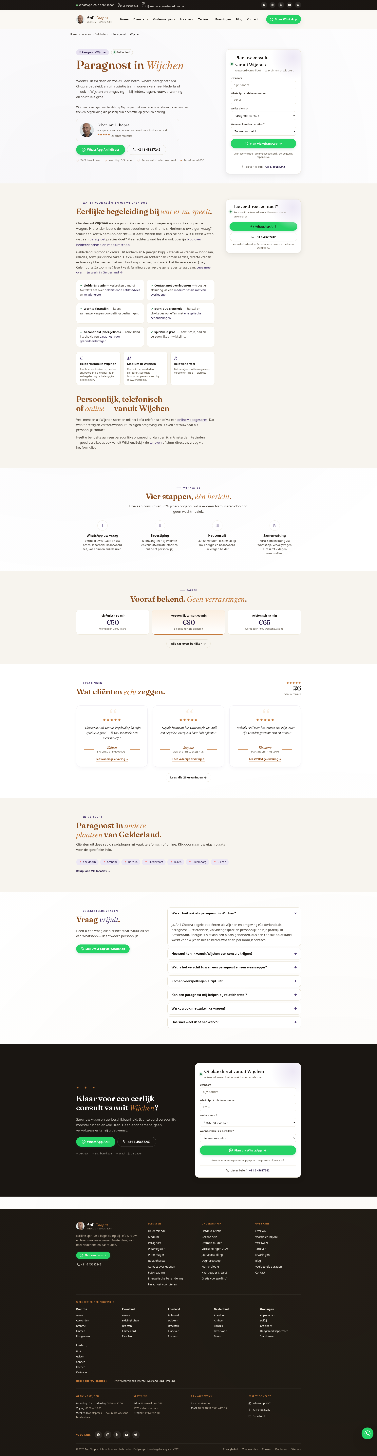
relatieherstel (93, 294)
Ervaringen (223, 19)
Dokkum (173, 1320)
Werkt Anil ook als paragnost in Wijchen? (204, 913)
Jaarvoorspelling (212, 1255)
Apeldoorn (89, 862)
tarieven (156, 442)
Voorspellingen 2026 (215, 1249)
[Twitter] (281, 5)
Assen (79, 1315)
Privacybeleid (230, 1449)
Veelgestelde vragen (268, 1266)
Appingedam (267, 1315)
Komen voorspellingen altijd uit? (197, 981)
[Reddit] (298, 5)
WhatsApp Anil (265, 226)
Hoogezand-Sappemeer (274, 1331)
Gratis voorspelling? (215, 1278)
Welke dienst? (239, 108)
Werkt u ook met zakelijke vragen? (199, 1008)
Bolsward (173, 1315)
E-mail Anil (259, 1416)
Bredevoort (155, 862)
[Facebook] (264, 5)
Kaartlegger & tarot (214, 1272)
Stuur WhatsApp (286, 19)
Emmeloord (129, 1331)
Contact (252, 19)
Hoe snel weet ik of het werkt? (195, 1022)
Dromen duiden (212, 1243)
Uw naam (236, 78)
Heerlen (80, 1367)
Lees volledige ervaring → (112, 759)
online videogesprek (192, 420)
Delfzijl (263, 1320)
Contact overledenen (161, 1266)
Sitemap (296, 1449)
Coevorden (82, 1320)
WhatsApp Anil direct (103, 149)
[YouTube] (289, 5)
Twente (141, 1381)
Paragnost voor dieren (162, 1284)
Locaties (186, 19)
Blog (239, 19)
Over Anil (261, 1231)
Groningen (266, 1326)
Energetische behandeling (165, 1278)
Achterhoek (129, 1381)
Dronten (127, 1326)
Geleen (80, 1356)
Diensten (140, 19)
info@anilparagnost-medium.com (164, 6)
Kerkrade (81, 1372)
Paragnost (154, 1243)
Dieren (221, 862)
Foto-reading (156, 1272)
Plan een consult (95, 1255)
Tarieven (204, 19)
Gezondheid (209, 1237)
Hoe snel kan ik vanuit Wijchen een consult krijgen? (212, 953)
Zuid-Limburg (167, 1381)
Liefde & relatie (212, 1231)
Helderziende (157, 1231)
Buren (178, 862)
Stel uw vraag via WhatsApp (105, 949)
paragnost (97, 239)
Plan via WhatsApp (266, 143)
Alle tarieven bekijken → (188, 643)
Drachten (173, 1326)
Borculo (132, 862)
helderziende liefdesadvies (122, 290)
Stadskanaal (267, 1336)
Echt (78, 1351)
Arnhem (112, 862)
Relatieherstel (157, 1260)
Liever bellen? (265, 167)
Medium (153, 1237)
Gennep (80, 1362)
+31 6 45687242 (128, 6)
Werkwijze (262, 1243)
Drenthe (81, 1326)
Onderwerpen (164, 19)
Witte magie (156, 1255)
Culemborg (199, 862)
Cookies (266, 1449)
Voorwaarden (250, 1449)
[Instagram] (272, 5)
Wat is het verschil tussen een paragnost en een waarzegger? (219, 967)
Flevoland (127, 1336)
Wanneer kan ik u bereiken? (248, 124)
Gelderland (102, 34)
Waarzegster (156, 1249)
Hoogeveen (83, 1336)
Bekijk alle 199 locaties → (93, 871)
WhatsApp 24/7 (262, 1403)
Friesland (173, 1336)
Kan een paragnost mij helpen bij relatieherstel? (209, 995)
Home (124, 19)
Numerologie (210, 1266)
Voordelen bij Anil (267, 1237)
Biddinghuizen (130, 1320)
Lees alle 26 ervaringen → (188, 777)
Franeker (173, 1331)
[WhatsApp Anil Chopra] (367, 1433)
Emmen (80, 1331)
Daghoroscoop (211, 1260)
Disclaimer (281, 1449)
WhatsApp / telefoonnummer (249, 93)
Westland (152, 1381)
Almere (126, 1315)
